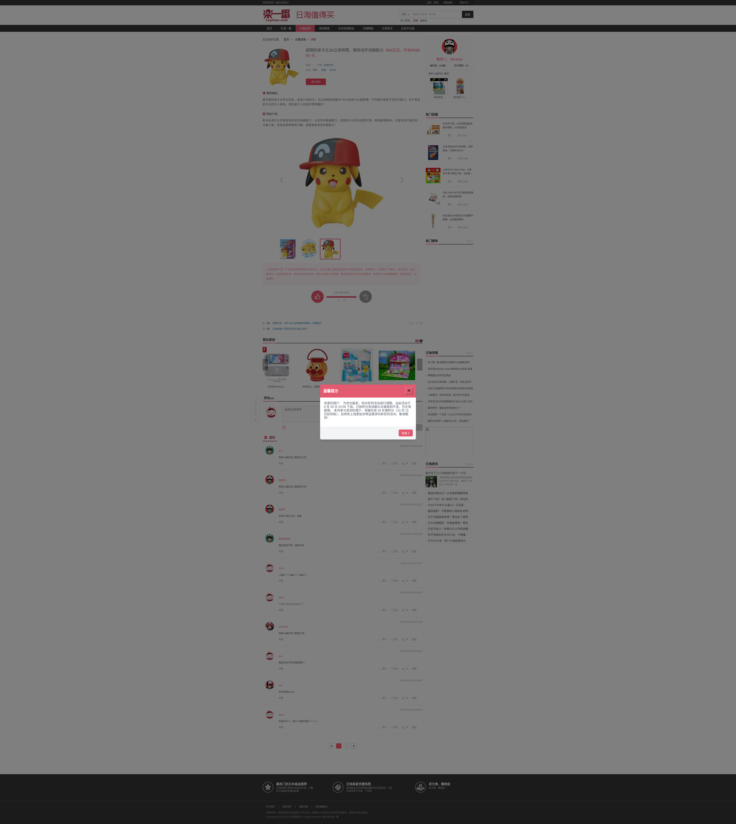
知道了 (406, 433)
